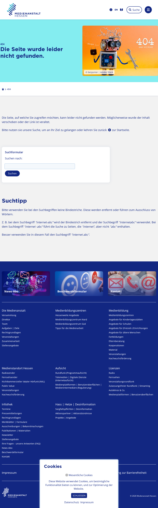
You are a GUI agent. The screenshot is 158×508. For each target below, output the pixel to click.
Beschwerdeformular (13, 452)
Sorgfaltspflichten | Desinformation (73, 409)
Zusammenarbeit (11, 341)
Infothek (7, 404)
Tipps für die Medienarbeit (69, 328)
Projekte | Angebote (65, 417)
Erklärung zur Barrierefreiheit (127, 473)
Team (5, 323)
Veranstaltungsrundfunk (121, 381)
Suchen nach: (13, 158)
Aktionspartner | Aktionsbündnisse (73, 413)
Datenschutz (71, 502)
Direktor (6, 319)
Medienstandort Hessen (17, 368)
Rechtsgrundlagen (11, 332)
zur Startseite (120, 130)
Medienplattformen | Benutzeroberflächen (131, 394)
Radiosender (8, 372)
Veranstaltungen (10, 336)
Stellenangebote (10, 345)
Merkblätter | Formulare (14, 422)
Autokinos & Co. (117, 390)
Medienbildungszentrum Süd (70, 323)
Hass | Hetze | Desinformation (75, 404)
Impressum (9, 473)
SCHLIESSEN (79, 495)
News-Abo (7, 447)
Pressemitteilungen (12, 413)
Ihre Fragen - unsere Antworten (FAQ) (21, 443)
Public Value (8, 385)
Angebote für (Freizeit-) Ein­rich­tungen (128, 328)
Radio (112, 372)
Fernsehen (114, 377)
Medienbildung (118, 310)
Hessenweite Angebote (67, 315)
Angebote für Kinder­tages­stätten (126, 319)
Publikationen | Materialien (16, 430)
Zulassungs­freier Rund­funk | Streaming (129, 385)
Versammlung (9, 315)
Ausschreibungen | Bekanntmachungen (22, 426)
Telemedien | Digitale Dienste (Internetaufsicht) (70, 379)
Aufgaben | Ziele (10, 328)
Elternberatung (117, 341)
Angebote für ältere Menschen (124, 332)
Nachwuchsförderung (120, 358)
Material (113, 349)
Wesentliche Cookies (81, 475)
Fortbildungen (116, 336)
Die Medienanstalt (13, 310)
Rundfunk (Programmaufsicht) (71, 372)
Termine (6, 409)
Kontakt (6, 456)
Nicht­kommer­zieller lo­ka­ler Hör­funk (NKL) (23, 381)
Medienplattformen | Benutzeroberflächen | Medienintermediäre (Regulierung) (78, 386)
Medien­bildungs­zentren (70, 310)
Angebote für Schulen (120, 323)
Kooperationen (116, 345)
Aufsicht (60, 368)
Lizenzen (114, 368)
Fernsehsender (9, 377)
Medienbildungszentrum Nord (71, 319)
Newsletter (7, 434)
